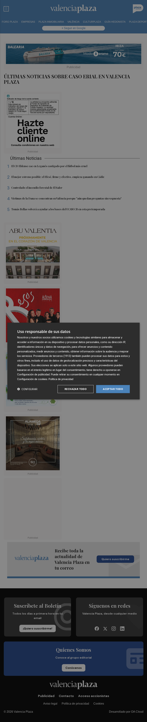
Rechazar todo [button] (76, 389)
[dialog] (73, 361)
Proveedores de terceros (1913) (52, 356)
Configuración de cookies (32, 379)
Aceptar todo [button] (113, 389)
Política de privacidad (61, 379)
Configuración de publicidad (33, 374)
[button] (27, 389)
